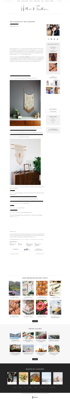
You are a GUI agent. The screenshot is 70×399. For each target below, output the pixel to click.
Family (57, 383)
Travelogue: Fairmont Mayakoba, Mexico (28, 341)
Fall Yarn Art (13, 192)
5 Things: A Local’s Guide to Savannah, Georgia (41, 341)
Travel (46, 383)
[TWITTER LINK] (54, 39)
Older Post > (40, 253)
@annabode (15, 216)
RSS (53, 122)
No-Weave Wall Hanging (14, 198)
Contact (20, 387)
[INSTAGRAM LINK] (51, 39)
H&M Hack (12, 78)
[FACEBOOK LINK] (48, 39)
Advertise (30, 387)
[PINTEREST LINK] (57, 39)
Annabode (17, 26)
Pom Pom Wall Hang (14, 207)
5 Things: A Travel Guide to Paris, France (41, 354)
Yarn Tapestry (13, 212)
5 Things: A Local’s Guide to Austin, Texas (54, 354)
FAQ (25, 387)
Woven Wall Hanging (14, 132)
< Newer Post (14, 253)
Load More (35, 321)
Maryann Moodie (19, 54)
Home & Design (23, 383)
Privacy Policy (52, 387)
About (15, 387)
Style (12, 383)
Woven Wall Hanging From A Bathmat (17, 203)
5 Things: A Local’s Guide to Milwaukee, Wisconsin (15, 354)
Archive (35, 387)
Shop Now (53, 77)
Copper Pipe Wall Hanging (15, 186)
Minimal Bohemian (38, 239)
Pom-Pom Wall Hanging (14, 136)
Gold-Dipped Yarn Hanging (15, 127)
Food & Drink (35, 383)
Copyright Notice (43, 387)
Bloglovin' (53, 120)
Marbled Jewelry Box (22, 239)
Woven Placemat (30, 239)
